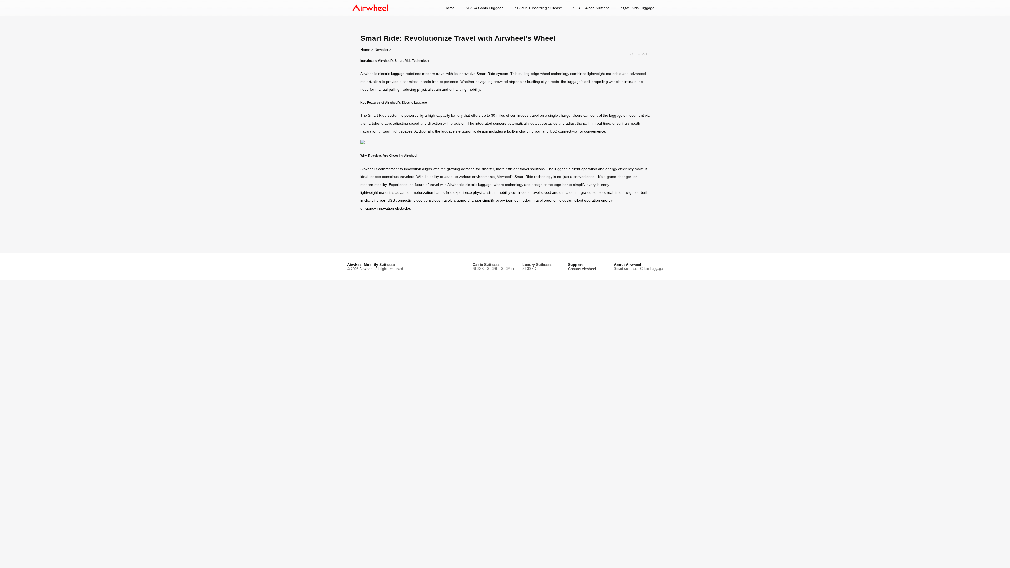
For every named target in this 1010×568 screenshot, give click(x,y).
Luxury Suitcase (537, 264)
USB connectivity (401, 200)
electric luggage (391, 74)
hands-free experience (453, 192)
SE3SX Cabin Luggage (485, 8)
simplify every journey (500, 200)
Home (449, 8)
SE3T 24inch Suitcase (591, 8)
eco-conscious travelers (436, 200)
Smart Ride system (492, 74)
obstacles (403, 208)
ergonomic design (558, 200)
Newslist (381, 50)
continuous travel (525, 192)
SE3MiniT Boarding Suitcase (538, 8)
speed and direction (557, 192)
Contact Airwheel (582, 269)
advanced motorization (414, 192)
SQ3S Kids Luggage (637, 8)
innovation (385, 208)
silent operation (587, 200)
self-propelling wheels (602, 81)
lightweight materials (377, 192)
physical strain (485, 192)
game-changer (469, 200)
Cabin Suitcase (486, 264)
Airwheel (366, 269)
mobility (504, 192)
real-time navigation (623, 192)
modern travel (531, 200)
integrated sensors (590, 192)
